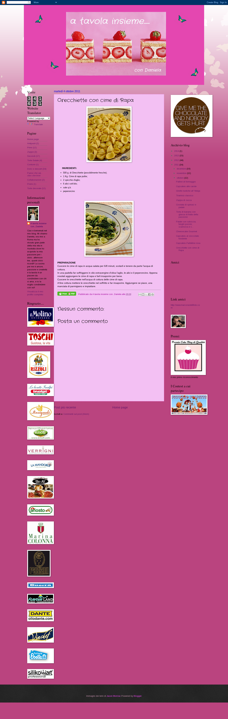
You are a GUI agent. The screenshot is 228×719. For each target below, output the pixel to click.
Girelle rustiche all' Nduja (188, 191)
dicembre (182, 168)
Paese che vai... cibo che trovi (34, 174)
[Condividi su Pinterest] (152, 294)
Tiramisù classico (184, 195)
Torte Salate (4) (34, 160)
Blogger (137, 696)
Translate (38, 124)
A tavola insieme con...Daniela (38, 225)
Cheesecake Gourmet (186, 231)
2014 (177, 151)
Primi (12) (32, 147)
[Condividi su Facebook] (149, 294)
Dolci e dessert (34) (36, 169)
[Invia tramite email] (140, 294)
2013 (177, 155)
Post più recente (65, 407)
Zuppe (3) (32, 152)
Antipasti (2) (33, 143)
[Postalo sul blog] (143, 294)
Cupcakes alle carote (186, 186)
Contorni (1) (33, 164)
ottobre (180, 178)
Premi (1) (31, 184)
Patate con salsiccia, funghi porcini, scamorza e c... (186, 224)
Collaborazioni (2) (36, 180)
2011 (176, 164)
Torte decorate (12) (36, 188)
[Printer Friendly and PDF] (66, 294)
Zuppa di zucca (184, 200)
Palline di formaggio (186, 181)
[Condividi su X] (146, 294)
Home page (120, 407)
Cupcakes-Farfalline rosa (188, 243)
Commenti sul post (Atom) (76, 414)
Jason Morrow (113, 696)
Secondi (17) (33, 156)
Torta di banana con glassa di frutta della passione (187, 214)
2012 (177, 160)
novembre (182, 173)
